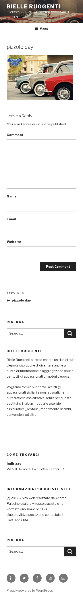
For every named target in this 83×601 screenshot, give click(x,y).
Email (11, 219)
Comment (15, 135)
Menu (43, 29)
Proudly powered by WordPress (30, 590)
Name (12, 196)
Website (14, 242)
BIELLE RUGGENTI (34, 6)
